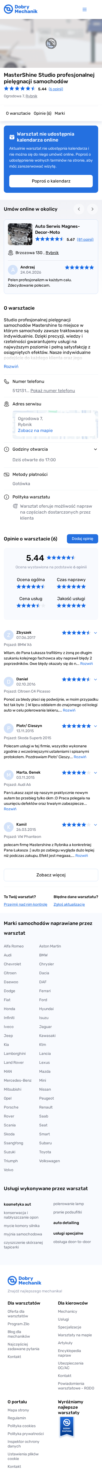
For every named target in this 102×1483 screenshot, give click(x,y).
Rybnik (31, 96)
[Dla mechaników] (85, 9)
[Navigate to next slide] (92, 209)
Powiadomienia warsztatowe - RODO (76, 1386)
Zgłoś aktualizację (69, 904)
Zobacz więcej (51, 874)
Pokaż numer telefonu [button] (52, 390)
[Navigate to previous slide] (79, 209)
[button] (26, 1456)
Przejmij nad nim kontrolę (25, 904)
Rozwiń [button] (11, 366)
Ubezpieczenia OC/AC (71, 1365)
